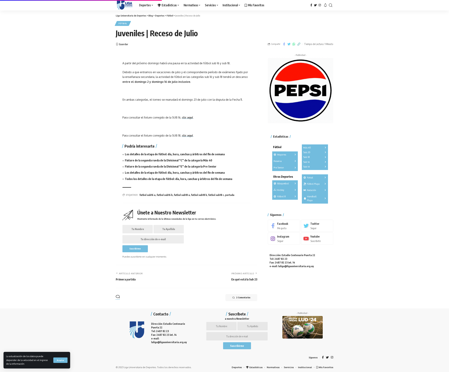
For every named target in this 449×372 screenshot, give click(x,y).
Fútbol (123, 23)
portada (229, 194)
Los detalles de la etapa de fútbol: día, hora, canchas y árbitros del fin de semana (175, 154)
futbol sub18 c (216, 194)
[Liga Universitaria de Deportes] (124, 5)
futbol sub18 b (199, 194)
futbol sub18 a (182, 194)
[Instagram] (320, 5)
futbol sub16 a (147, 194)
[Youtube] (317, 239)
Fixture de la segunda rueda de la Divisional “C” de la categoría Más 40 (168, 160)
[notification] (325, 5)
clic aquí (187, 117)
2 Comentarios (243, 297)
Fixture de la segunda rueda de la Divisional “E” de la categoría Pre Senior (170, 166)
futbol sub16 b (165, 194)
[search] (330, 5)
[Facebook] (311, 5)
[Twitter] (315, 5)
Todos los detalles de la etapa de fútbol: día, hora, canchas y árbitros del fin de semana (178, 179)
